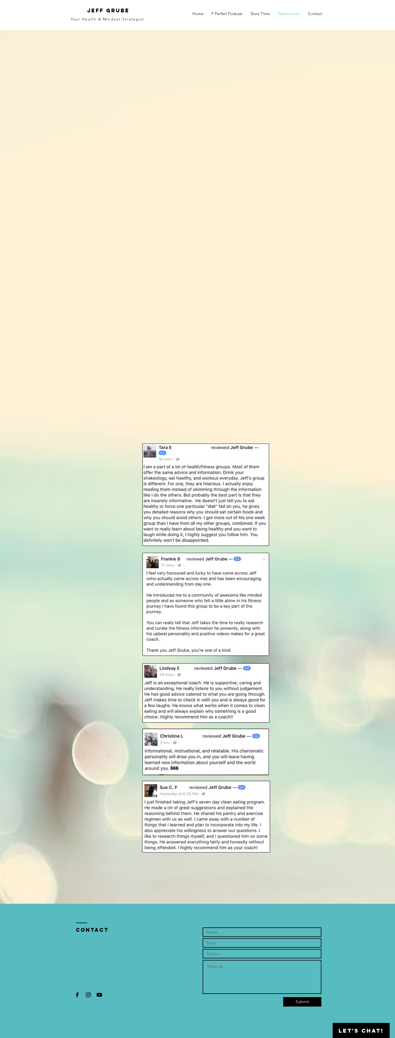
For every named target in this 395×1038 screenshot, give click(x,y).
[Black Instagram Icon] (88, 994)
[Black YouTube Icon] (99, 994)
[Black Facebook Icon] (77, 994)
